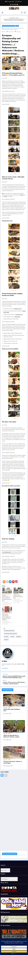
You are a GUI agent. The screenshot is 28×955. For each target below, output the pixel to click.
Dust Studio (4, 29)
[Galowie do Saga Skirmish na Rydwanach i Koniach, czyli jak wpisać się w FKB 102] (14, 726)
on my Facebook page (6, 552)
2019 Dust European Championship (8, 25)
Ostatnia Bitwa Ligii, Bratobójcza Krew (12, 710)
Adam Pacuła (17, 316)
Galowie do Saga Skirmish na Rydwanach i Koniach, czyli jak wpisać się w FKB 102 (11, 736)
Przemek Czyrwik (19, 314)
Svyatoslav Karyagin (18, 308)
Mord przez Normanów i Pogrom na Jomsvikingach (13, 762)
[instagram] (15, 4)
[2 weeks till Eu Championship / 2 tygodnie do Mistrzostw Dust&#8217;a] (18, 590)
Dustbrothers (12, 29)
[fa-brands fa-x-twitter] (12, 4)
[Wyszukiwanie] (21, 13)
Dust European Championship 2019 (17, 28)
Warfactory (15, 29)
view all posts (5, 668)
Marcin (22, 195)
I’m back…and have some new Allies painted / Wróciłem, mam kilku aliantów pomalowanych (13, 683)
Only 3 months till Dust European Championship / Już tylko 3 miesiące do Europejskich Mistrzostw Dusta (7, 597)
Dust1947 (7, 29)
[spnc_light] (25, 12)
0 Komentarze (18, 31)
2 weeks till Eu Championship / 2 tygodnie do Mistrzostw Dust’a (18, 596)
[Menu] (2, 12)
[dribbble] (14, 4)
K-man (4, 31)
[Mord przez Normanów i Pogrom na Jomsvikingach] (14, 752)
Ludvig (5, 196)
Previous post (5, 674)
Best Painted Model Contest (7, 28)
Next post (4, 680)
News (17, 25)
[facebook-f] (10, 4)
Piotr (3, 193)
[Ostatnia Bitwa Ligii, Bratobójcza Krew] (14, 700)
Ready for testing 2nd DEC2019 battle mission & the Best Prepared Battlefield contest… (14, 676)
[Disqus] (14, 795)
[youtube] (17, 4)
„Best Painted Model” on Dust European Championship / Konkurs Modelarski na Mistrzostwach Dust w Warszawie (7, 616)
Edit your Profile (20, 664)
